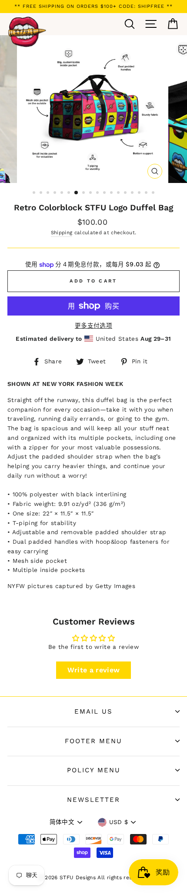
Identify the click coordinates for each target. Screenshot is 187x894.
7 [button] (76, 193)
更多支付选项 (93, 325)
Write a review (93, 670)
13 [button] (119, 193)
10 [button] (98, 193)
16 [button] (140, 193)
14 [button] (126, 193)
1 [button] (35, 193)
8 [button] (84, 193)
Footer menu (93, 741)
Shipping (62, 232)
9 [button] (91, 193)
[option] (93, 6)
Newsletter (93, 800)
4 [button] (55, 193)
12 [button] (112, 193)
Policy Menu (93, 770)
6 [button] (69, 193)
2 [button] (42, 193)
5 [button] (62, 193)
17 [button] (147, 193)
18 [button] (154, 193)
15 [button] (133, 193)
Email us (93, 711)
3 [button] (49, 193)
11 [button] (105, 193)
